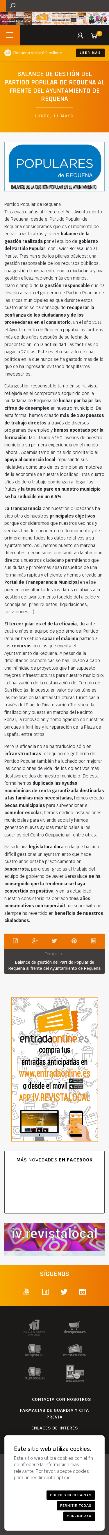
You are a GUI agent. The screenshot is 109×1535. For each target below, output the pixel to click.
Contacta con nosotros (61, 1399)
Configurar (79, 1516)
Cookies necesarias (71, 1495)
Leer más (90, 52)
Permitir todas (76, 1505)
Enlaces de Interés (54, 1428)
